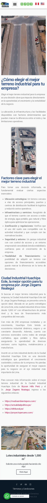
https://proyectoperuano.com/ (19, 412)
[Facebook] (22, 4)
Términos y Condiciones (23, 489)
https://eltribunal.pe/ (14, 409)
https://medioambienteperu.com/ (20, 401)
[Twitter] (25, 4)
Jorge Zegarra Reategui (17, 389)
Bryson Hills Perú (31, 386)
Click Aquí (23, 472)
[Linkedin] (31, 4)
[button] (14, 4)
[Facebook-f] (17, 484)
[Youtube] (28, 4)
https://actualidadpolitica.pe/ (18, 405)
